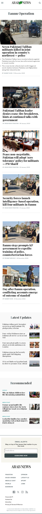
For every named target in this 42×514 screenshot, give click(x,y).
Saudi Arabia (10, 477)
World (4, 390)
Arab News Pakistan (12, 123)
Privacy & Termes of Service (14, 504)
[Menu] (2, 3)
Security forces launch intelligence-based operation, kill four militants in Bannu (21, 201)
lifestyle (25, 477)
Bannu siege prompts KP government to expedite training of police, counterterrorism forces (18, 250)
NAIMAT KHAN (8, 73)
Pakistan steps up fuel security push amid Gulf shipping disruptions (13, 354)
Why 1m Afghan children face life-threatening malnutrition (13, 394)
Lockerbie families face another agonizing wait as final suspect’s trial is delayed (14, 421)
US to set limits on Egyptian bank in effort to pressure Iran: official (14, 362)
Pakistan (9, 474)
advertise (8, 502)
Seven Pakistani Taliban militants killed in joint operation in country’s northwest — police (17, 51)
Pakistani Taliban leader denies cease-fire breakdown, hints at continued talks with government (21, 115)
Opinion (24, 474)
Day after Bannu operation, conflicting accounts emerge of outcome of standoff (20, 292)
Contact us (8, 499)
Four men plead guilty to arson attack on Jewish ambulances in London (14, 345)
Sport (23, 480)
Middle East (6, 402)
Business (9, 487)
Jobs (23, 483)
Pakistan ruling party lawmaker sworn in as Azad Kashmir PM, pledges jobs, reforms (14, 326)
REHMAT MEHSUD (10, 258)
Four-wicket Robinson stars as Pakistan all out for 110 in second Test (14, 335)
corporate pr (9, 497)
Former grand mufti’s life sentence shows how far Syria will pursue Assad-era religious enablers (14, 408)
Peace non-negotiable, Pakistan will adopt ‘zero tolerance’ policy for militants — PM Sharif (21, 159)
